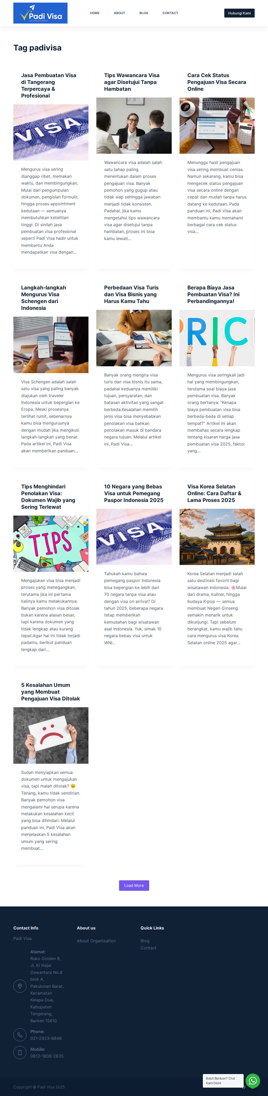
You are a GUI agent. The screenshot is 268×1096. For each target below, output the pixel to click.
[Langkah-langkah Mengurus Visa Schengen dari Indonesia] (50, 345)
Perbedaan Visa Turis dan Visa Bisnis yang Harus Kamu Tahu (131, 294)
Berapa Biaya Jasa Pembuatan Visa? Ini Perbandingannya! (213, 294)
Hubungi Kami (239, 13)
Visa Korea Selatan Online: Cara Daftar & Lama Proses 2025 (214, 493)
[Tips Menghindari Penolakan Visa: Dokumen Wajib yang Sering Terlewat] (50, 544)
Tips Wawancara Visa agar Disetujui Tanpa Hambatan (132, 82)
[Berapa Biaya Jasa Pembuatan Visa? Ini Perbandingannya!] (217, 338)
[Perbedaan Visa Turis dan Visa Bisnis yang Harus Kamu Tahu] (133, 338)
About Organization (96, 940)
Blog (143, 13)
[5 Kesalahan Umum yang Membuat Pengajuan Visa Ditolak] (50, 735)
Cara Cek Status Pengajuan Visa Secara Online (216, 82)
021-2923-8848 (46, 1038)
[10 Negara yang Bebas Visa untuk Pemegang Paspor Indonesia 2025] (133, 537)
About (119, 13)
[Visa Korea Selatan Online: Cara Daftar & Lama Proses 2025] (217, 537)
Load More (134, 885)
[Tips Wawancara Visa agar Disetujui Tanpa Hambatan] (133, 126)
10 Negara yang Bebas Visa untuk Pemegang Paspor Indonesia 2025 (134, 493)
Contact (170, 13)
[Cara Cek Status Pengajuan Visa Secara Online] (217, 126)
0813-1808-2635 (47, 1056)
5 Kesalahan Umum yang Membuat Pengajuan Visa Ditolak (50, 692)
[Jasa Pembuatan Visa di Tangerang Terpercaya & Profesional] (50, 132)
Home (94, 13)
